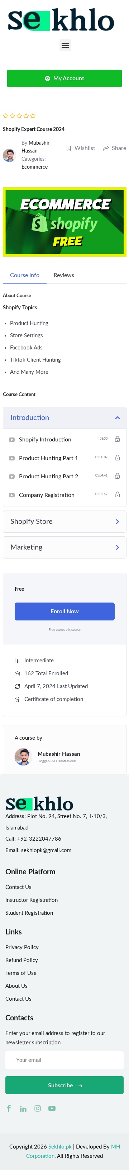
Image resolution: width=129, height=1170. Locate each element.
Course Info (24, 275)
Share (119, 148)
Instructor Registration (31, 900)
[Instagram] (37, 1108)
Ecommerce (35, 167)
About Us (16, 986)
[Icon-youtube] (52, 1108)
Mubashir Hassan (59, 754)
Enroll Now (65, 611)
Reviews (64, 275)
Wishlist (85, 148)
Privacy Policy (22, 947)
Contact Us (18, 887)
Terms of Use (21, 973)
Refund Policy (21, 960)
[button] (65, 45)
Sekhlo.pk (60, 1147)
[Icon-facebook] (9, 1108)
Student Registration (29, 913)
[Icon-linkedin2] (23, 1108)
